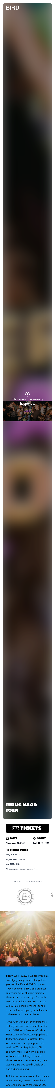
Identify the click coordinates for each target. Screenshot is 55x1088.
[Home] (9, 8)
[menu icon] (47, 7)
